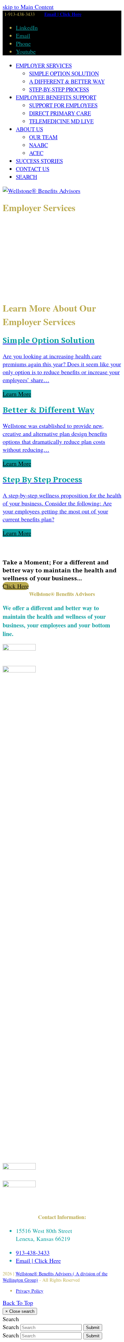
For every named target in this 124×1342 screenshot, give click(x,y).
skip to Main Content (28, 7)
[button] (26, 177)
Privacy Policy (29, 1291)
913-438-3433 (33, 1252)
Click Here (16, 586)
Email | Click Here (62, 14)
